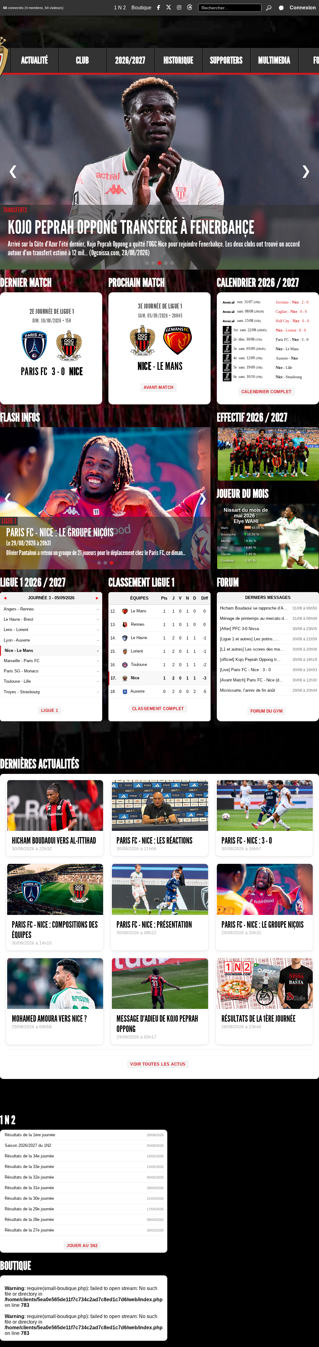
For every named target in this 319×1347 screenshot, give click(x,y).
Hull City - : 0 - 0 (292, 321)
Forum (228, 583)
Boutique (141, 7)
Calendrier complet (266, 391)
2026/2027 (130, 60)
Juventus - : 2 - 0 (292, 302)
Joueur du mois (243, 494)
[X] (168, 8)
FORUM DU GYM (266, 711)
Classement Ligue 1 (141, 583)
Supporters (226, 60)
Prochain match (136, 283)
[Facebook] (158, 7)
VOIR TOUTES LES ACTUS (158, 1064)
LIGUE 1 (49, 710)
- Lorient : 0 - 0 (291, 330)
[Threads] (190, 8)
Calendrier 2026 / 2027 (258, 283)
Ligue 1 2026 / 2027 (32, 583)
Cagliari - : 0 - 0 (291, 311)
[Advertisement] (205, 31)
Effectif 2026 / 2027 (252, 418)
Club (82, 60)
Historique (178, 60)
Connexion (303, 7)
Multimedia (274, 60)
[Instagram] (179, 7)
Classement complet (158, 708)
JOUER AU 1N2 (82, 1245)
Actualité (34, 60)
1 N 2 (120, 7)
